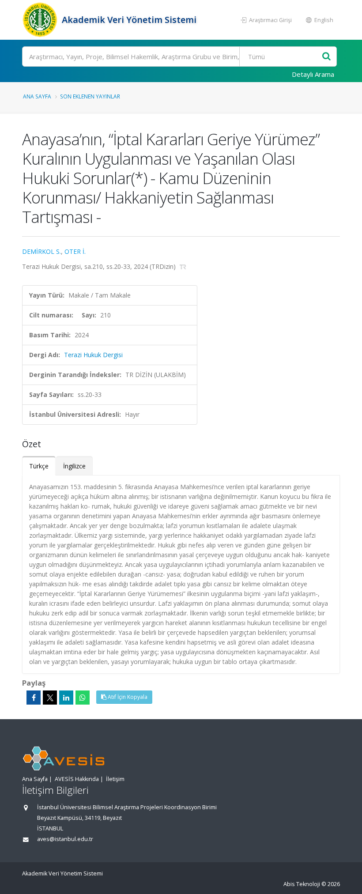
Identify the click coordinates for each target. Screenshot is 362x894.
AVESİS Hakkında (77, 779)
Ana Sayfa (37, 96)
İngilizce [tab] (74, 466)
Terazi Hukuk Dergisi (93, 355)
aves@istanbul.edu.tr (65, 839)
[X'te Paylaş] (50, 697)
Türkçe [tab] (39, 466)
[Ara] (326, 57)
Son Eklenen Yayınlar (90, 96)
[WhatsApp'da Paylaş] (82, 697)
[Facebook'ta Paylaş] (33, 697)
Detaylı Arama (313, 74)
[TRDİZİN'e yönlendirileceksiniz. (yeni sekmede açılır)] (183, 266)
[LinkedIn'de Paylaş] (66, 697)
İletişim (115, 779)
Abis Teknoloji (301, 884)
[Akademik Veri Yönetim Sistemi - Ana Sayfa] (41, 20)
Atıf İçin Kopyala (126, 697)
